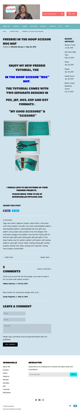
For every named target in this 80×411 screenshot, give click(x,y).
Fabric (25, 26)
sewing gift (39, 243)
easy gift (38, 229)
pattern (29, 240)
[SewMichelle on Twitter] (36, 400)
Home (4, 31)
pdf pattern (37, 240)
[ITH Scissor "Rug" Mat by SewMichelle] (15, 135)
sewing (31, 243)
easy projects (24, 232)
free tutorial (33, 234)
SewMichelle (10, 406)
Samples (53, 26)
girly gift (31, 237)
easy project (14, 232)
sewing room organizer (33, 246)
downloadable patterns (11, 229)
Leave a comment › (44, 269)
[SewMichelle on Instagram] (43, 400)
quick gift (13, 243)
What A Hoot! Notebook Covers (70, 86)
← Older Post (8, 257)
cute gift (21, 226)
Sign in (59, 9)
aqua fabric (11, 223)
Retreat (43, 26)
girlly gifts (14, 237)
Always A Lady (70, 45)
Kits (60, 26)
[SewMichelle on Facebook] (40, 400)
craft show (44, 223)
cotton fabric (34, 223)
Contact (16, 26)
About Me (6, 26)
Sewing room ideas (17, 246)
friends (41, 234)
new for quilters (19, 240)
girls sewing (23, 237)
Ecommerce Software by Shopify (12, 409)
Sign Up (73, 374)
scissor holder (23, 243)
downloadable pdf (27, 229)
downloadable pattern (42, 226)
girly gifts (38, 237)
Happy (67, 69)
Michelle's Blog (14, 31)
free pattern (23, 234)
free (31, 232)
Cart (73, 14)
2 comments (7, 220)
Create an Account (71, 9)
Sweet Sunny (69, 76)
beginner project (23, 223)
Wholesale (6, 392)
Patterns (33, 26)
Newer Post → (46, 257)
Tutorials (6, 389)
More (67, 26)
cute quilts (30, 226)
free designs (38, 232)
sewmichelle (18, 248)
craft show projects (10, 226)
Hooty (67, 62)
